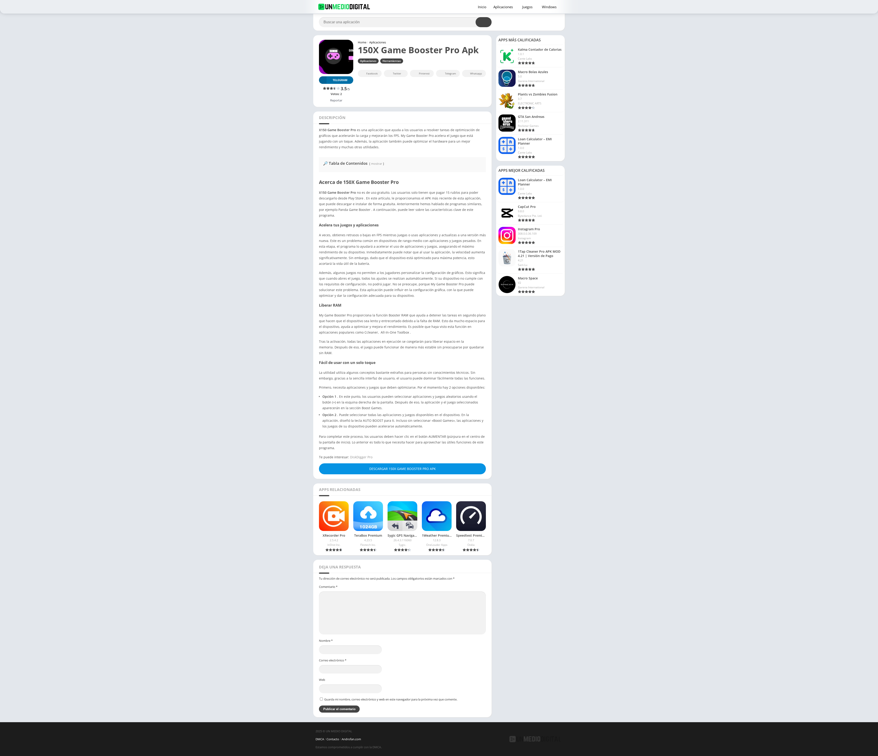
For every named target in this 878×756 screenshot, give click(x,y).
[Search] (484, 22)
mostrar (376, 164)
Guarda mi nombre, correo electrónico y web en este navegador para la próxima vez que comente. (390, 699)
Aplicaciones (503, 7)
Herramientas (392, 61)
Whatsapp (476, 73)
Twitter (397, 73)
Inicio (482, 7)
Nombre (326, 641)
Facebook (372, 73)
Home (362, 42)
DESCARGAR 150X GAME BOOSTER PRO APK (402, 469)
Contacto (333, 739)
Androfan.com (351, 739)
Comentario (328, 587)
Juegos (527, 7)
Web (322, 680)
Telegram (450, 73)
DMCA (320, 739)
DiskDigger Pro (361, 457)
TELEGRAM (340, 80)
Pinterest (424, 73)
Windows (549, 7)
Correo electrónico (332, 660)
